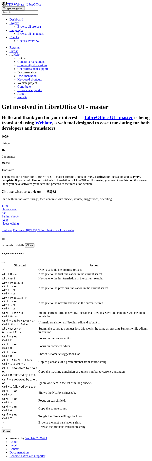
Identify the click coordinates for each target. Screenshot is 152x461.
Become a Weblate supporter (27, 456)
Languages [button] (16, 30)
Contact (14, 449)
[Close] (3, 239)
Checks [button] (14, 37)
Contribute (24, 86)
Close (29, 245)
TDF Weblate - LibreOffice (24, 4)
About (21, 93)
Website (22, 97)
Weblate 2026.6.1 (36, 438)
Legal (13, 445)
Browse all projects (29, 26)
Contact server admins (31, 61)
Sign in (14, 51)
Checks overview (28, 40)
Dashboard (16, 19)
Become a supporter (29, 90)
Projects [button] (14, 23)
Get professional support (32, 68)
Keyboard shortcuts (29, 79)
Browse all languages (30, 33)
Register (15, 47)
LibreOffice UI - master (109, 117)
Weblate (43, 122)
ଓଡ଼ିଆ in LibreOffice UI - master (53, 230)
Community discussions (32, 65)
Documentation (27, 76)
